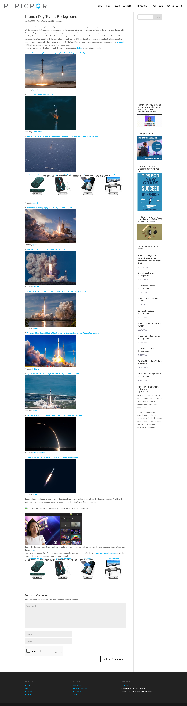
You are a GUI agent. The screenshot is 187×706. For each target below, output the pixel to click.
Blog (117, 6)
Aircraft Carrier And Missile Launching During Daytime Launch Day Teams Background (63, 136)
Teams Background (44, 21)
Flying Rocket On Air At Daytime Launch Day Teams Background (54, 374)
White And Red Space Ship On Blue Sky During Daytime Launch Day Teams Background (63, 333)
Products (142, 6)
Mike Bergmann (38, 452)
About (108, 6)
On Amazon (37, 193)
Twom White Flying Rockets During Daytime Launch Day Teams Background (58, 53)
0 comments (58, 21)
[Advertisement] (149, 61)
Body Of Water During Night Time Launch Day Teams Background (54, 415)
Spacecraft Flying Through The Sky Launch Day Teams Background (55, 457)
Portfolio (158, 6)
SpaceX (35, 90)
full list (79, 48)
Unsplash (120, 42)
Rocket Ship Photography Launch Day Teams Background (51, 208)
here (32, 550)
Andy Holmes (37, 131)
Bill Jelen (35, 286)
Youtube (76, 694)
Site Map (124, 685)
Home (99, 6)
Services (127, 6)
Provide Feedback (80, 688)
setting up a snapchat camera (105, 553)
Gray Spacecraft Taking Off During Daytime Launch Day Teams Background (58, 291)
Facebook (77, 691)
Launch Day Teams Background (40, 94)
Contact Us (172, 6)
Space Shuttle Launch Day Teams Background (46, 249)
